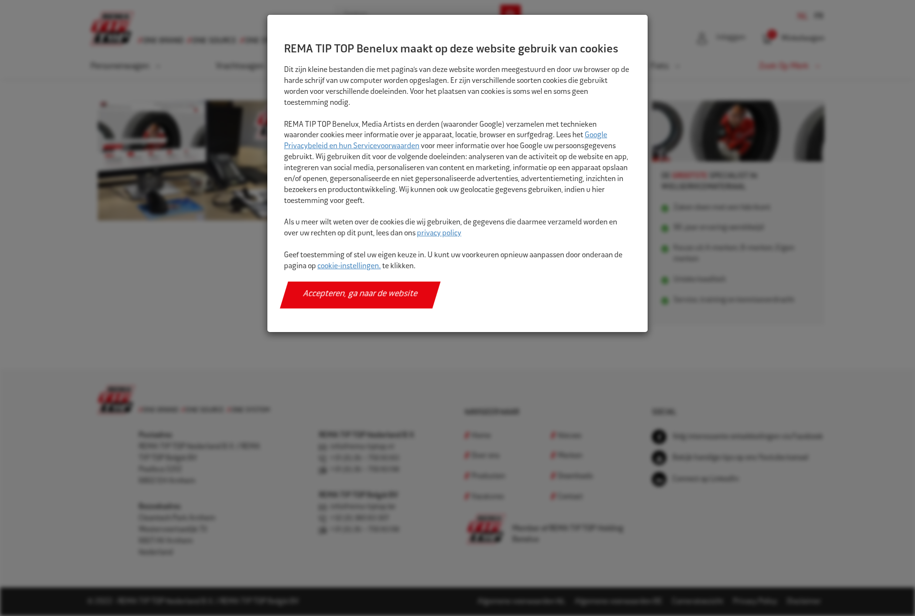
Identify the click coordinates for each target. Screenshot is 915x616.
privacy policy (439, 233)
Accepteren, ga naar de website (360, 294)
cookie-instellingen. (349, 266)
